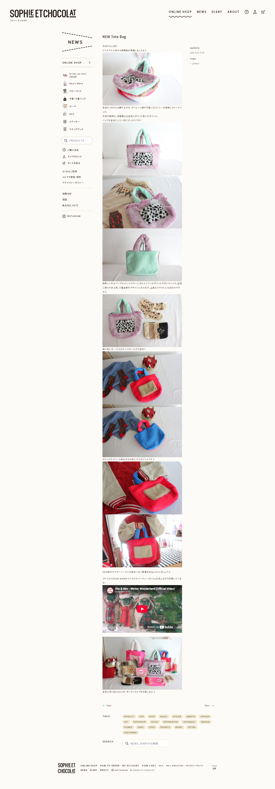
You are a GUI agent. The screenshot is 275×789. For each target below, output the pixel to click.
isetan (191, 727)
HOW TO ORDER (110, 766)
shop (152, 716)
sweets (191, 716)
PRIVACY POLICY (195, 766)
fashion (205, 722)
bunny (179, 727)
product (195, 63)
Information (171, 722)
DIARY (94, 770)
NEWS (84, 770)
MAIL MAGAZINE (174, 766)
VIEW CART (149, 766)
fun (142, 716)
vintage (205, 716)
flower (128, 727)
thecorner (130, 732)
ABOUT (104, 770)
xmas (141, 727)
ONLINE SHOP (89, 766)
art (126, 722)
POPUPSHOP (140, 722)
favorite (165, 727)
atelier (177, 716)
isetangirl (189, 722)
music (164, 716)
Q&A (161, 766)
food (152, 727)
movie (154, 722)
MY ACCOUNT (130, 766)
